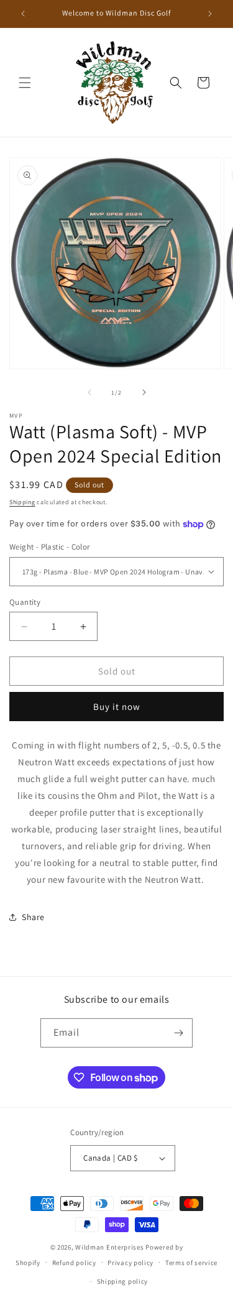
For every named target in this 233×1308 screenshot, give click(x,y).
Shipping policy (122, 1281)
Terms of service (191, 1262)
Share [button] (33, 917)
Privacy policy (130, 1262)
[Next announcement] (210, 13)
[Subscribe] (178, 1033)
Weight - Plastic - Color (49, 546)
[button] (25, 82)
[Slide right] (144, 392)
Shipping (22, 502)
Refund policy (74, 1262)
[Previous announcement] (23, 13)
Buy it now (116, 706)
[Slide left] (89, 392)
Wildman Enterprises (109, 1247)
